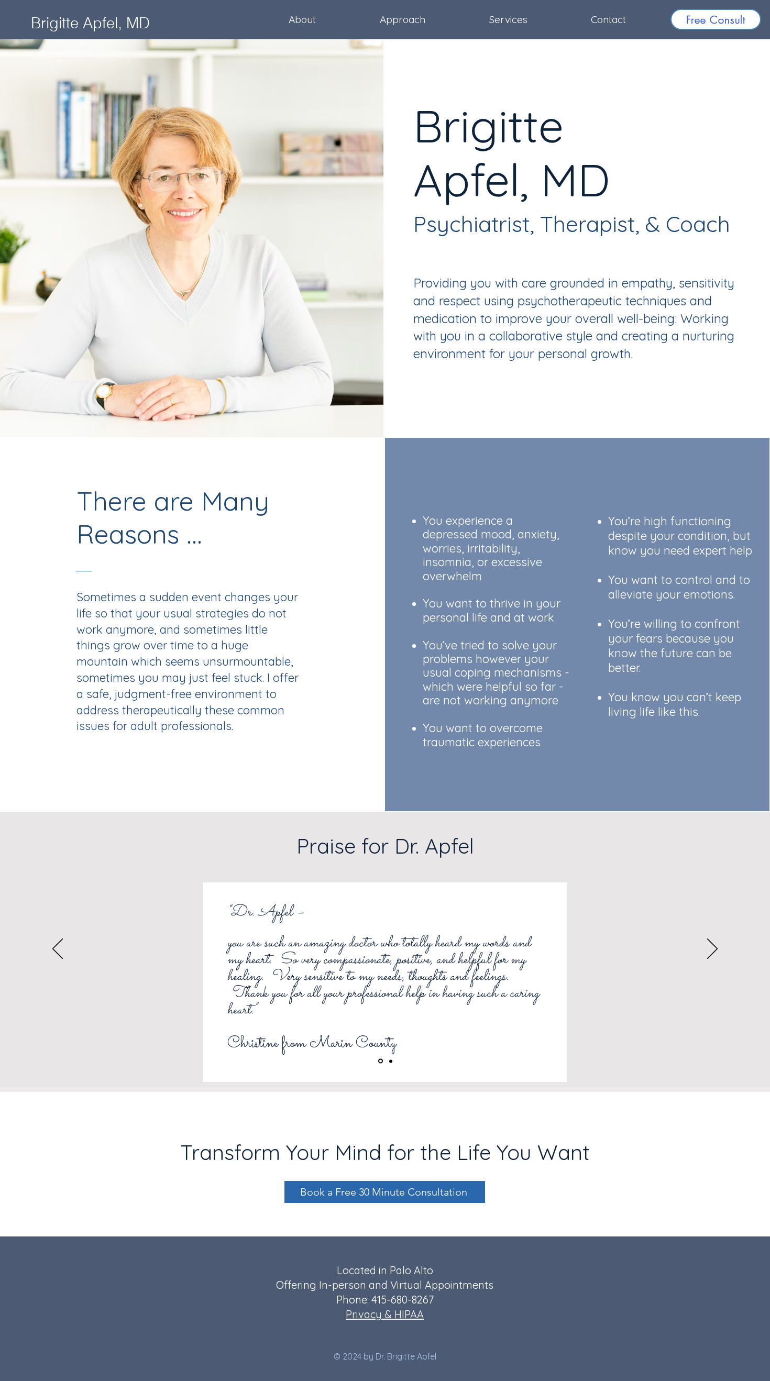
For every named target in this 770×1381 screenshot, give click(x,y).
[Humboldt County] (390, 1061)
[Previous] (57, 949)
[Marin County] (379, 1061)
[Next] (712, 949)
